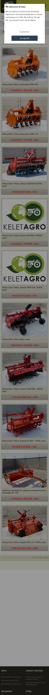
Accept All (24, 38)
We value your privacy (15, 6)
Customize (24, 31)
